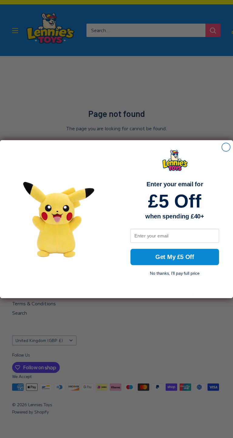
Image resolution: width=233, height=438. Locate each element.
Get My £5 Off (174, 256)
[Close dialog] (226, 147)
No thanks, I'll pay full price (175, 273)
